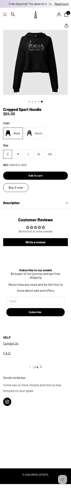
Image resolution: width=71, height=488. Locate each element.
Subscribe (35, 312)
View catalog (5, 14)
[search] (13, 14)
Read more (62, 4)
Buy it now (16, 187)
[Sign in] (59, 14)
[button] (65, 25)
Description (11, 203)
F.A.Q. (7, 353)
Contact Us (10, 343)
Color (6, 123)
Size (5, 145)
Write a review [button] (35, 242)
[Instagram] (7, 402)
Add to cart (35, 175)
